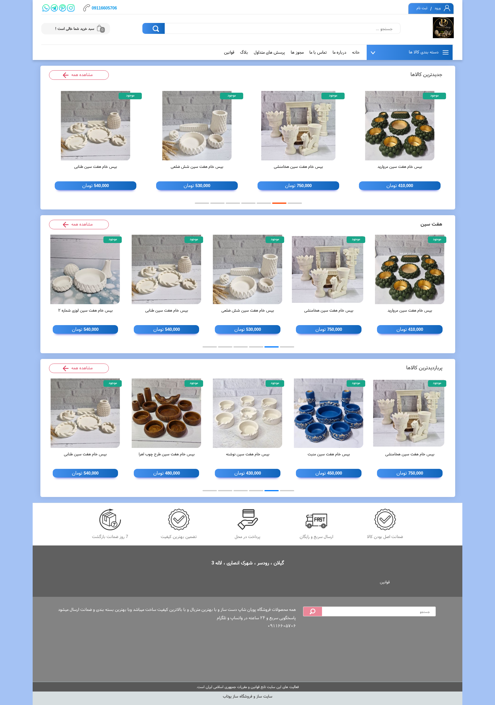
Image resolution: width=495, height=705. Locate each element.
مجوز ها (297, 52)
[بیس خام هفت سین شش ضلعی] (197, 126)
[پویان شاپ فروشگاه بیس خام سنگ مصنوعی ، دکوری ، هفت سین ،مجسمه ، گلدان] (443, 28)
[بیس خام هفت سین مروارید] (400, 126)
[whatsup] (46, 7)
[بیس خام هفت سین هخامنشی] (298, 126)
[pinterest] (62, 7)
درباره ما (339, 52)
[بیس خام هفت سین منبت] (329, 413)
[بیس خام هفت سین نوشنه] (247, 413)
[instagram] (70, 7)
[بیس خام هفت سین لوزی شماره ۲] (85, 269)
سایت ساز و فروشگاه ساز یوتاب (247, 696)
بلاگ (244, 52)
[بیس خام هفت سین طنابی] (96, 126)
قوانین (229, 52)
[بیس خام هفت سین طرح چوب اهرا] (166, 413)
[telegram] (54, 7)
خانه (356, 52)
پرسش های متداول (269, 52)
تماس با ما (318, 52)
